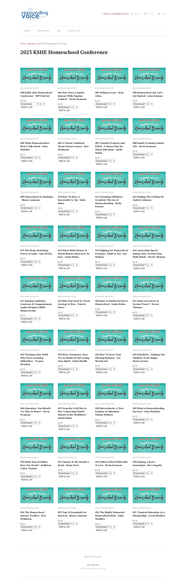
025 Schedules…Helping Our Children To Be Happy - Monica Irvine (149, 358)
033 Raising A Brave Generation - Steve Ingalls (147, 463)
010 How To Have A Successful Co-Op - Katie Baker (72, 200)
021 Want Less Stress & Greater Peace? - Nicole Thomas (146, 304)
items (151, 13)
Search (137, 13)
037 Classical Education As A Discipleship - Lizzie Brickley (149, 514)
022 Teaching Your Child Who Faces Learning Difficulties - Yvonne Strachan (34, 359)
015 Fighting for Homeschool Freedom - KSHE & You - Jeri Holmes (111, 253)
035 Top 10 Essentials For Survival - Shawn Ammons (72, 514)
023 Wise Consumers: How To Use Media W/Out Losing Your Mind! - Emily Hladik (73, 358)
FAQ (59, 31)
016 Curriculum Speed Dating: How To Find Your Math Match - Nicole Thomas (149, 253)
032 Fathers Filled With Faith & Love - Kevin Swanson (111, 463)
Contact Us (74, 31)
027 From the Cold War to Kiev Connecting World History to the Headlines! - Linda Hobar (72, 413)
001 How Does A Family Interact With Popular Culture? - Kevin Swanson (72, 96)
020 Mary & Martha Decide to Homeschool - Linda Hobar (111, 302)
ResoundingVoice (29, 88)
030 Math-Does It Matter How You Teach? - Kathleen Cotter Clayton (35, 465)
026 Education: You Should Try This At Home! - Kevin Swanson (35, 411)
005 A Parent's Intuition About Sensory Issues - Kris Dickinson (73, 146)
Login (162, 14)
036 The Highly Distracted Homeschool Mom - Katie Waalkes (110, 515)
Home (27, 31)
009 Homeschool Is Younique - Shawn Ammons (36, 198)
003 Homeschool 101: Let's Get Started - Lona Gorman (148, 94)
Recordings (43, 31)
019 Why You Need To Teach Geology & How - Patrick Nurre (74, 304)
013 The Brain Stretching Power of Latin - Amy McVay (36, 252)
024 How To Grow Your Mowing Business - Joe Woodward (108, 358)
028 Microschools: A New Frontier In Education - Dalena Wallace (109, 411)
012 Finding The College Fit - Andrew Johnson (149, 198)
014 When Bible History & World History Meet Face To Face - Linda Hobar (73, 253)
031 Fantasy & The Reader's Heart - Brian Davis (73, 463)
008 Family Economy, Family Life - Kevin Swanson (148, 144)
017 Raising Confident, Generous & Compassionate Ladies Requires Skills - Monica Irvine (36, 305)
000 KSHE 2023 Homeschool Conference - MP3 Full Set (36, 94)
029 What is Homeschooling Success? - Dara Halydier (148, 410)
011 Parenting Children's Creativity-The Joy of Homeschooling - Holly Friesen (109, 201)
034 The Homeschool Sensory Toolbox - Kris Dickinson (33, 515)
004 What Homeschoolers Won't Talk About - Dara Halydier (34, 146)
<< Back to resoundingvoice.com (115, 13)
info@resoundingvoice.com (93, 568)
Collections (31, 43)
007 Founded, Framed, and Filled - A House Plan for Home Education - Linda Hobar (110, 147)
